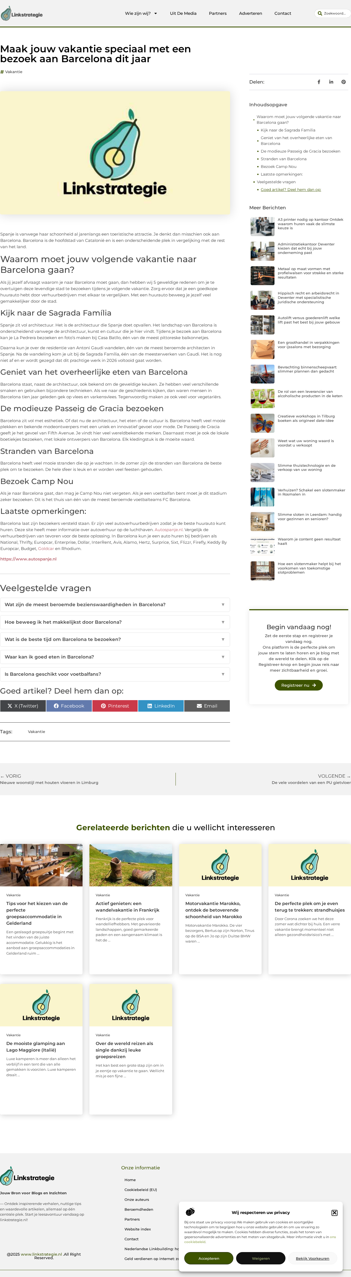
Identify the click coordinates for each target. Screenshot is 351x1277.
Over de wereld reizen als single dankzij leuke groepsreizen (124, 1050)
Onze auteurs (136, 1199)
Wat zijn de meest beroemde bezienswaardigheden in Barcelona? (115, 604)
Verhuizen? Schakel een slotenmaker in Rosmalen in (311, 492)
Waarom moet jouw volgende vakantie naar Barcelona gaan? (299, 119)
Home (130, 1180)
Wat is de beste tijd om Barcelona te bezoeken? (115, 639)
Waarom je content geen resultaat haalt (309, 541)
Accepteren (209, 1258)
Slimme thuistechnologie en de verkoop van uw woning (307, 467)
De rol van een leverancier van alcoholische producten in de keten (310, 393)
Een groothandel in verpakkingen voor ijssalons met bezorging (308, 344)
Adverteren (250, 13)
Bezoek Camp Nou (278, 166)
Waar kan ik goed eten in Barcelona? (115, 657)
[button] (334, 1212)
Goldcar (46, 548)
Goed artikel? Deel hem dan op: (291, 189)
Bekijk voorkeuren (312, 1258)
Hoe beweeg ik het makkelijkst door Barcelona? (115, 622)
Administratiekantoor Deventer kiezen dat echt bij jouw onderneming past (306, 248)
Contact (282, 13)
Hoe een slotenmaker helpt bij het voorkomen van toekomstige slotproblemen (309, 568)
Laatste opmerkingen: (282, 174)
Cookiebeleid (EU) (140, 1189)
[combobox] (333, 13)
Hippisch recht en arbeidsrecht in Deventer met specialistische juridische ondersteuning (308, 297)
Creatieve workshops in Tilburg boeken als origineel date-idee (306, 418)
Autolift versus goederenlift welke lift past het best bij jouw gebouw (309, 320)
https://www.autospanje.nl (28, 559)
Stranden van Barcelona (284, 158)
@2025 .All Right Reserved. (44, 1256)
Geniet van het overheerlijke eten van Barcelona (296, 140)
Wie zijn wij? (138, 13)
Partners (218, 13)
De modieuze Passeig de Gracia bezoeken (300, 151)
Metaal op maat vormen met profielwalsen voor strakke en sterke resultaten (311, 273)
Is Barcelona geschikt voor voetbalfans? (115, 674)
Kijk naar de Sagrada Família (288, 130)
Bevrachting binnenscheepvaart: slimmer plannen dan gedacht (307, 369)
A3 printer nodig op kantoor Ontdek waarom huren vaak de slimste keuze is (310, 223)
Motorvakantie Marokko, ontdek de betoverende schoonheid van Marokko (213, 910)
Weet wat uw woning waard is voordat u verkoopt (306, 443)
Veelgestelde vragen (276, 181)
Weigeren (261, 1258)
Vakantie (13, 71)
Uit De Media (183, 13)
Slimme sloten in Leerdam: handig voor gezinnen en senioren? (310, 516)
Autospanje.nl (169, 529)
